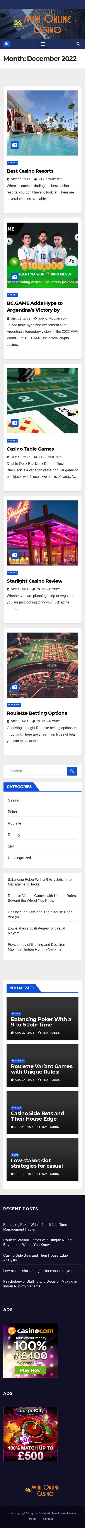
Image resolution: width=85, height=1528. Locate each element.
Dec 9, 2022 (20, 589)
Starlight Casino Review (34, 581)
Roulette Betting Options (37, 713)
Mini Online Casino (64, 1513)
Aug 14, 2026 (24, 1079)
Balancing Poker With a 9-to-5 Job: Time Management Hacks (41, 1024)
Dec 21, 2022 (20, 318)
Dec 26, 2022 (20, 179)
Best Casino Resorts (30, 171)
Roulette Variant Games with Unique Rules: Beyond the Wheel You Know (41, 1074)
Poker (12, 812)
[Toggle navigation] (43, 44)
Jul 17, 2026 (24, 1174)
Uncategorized (19, 858)
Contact (48, 1518)
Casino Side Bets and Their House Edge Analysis (37, 1118)
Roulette (14, 704)
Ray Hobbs (51, 1032)
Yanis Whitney (50, 179)
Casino (12, 162)
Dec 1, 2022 (20, 721)
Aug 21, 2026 (24, 1032)
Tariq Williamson (52, 318)
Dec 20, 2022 (20, 457)
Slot (11, 846)
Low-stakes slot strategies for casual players (37, 1165)
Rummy (14, 835)
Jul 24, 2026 (24, 1126)
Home (32, 1518)
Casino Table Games (30, 449)
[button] (78, 44)
